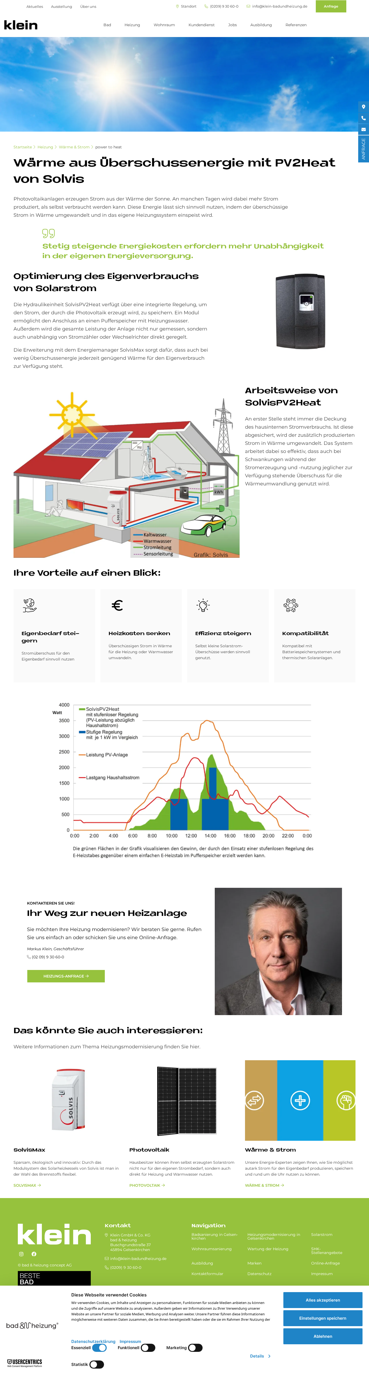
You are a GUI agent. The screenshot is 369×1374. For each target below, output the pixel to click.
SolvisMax (29, 1150)
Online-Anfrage (325, 1263)
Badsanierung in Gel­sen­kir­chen (215, 1236)
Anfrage (331, 6)
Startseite (23, 147)
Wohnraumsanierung (212, 1248)
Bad (107, 24)
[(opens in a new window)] (21, 1254)
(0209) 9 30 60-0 (224, 6)
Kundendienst (202, 24)
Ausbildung (261, 24)
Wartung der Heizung (268, 1248)
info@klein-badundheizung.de (279, 6)
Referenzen (296, 24)
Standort (188, 6)
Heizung (132, 24)
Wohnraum (164, 24)
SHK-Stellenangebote (326, 1250)
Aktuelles (34, 6)
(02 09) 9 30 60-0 (48, 957)
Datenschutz (259, 1273)
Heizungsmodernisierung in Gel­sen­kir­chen (273, 1236)
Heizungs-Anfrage (63, 976)
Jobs (232, 24)
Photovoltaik (149, 1150)
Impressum (322, 1273)
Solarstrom (322, 1234)
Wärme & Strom (74, 147)
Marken (254, 1263)
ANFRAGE (363, 149)
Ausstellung (61, 6)
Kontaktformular (207, 1273)
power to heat (108, 147)
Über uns (88, 6)
